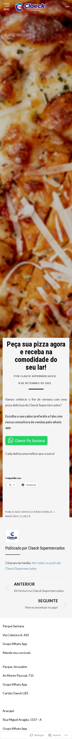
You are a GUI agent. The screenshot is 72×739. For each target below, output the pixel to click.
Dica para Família (39, 511)
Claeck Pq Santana (30, 440)
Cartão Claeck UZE (15, 693)
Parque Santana (13, 626)
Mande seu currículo (17, 653)
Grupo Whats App (15, 644)
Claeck (25, 516)
